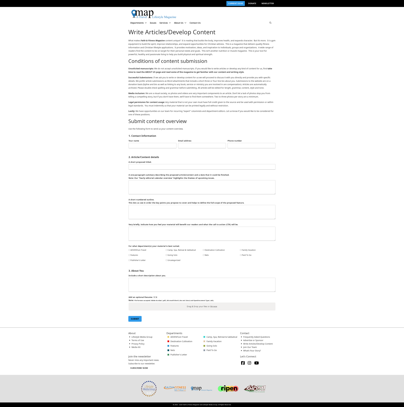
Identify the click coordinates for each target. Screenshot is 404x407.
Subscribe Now (139, 368)
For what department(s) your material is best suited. (154, 246)
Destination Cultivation (215, 250)
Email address (184, 140)
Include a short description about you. (147, 275)
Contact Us (195, 22)
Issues (153, 22)
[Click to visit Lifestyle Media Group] (149, 389)
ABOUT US (150, 72)
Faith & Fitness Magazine (191, 405)
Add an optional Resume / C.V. (171, 299)
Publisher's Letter (138, 260)
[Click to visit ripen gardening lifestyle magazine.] (228, 389)
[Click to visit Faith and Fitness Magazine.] (175, 389)
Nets (207, 255)
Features (134, 255)
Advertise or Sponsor (253, 340)
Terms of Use (138, 340)
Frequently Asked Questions (256, 336)
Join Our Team (250, 347)
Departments (137, 22)
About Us (178, 22)
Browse (213, 306)
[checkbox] (129, 250)
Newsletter (268, 3)
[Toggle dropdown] (146, 23)
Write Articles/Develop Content (258, 343)
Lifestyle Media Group (142, 336)
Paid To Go (246, 255)
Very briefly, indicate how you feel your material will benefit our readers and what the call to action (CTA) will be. (183, 224)
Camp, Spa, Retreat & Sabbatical (182, 250)
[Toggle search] (270, 23)
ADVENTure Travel (138, 250)
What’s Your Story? (252, 350)
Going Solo (172, 255)
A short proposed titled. (140, 162)
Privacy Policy (138, 343)
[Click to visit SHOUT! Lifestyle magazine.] (255, 388)
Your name (134, 140)
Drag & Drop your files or (202, 306)
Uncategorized (174, 260)
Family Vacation (249, 250)
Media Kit (136, 347)
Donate (252, 3)
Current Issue (235, 3)
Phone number (235, 140)
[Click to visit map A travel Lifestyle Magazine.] (201, 388)
